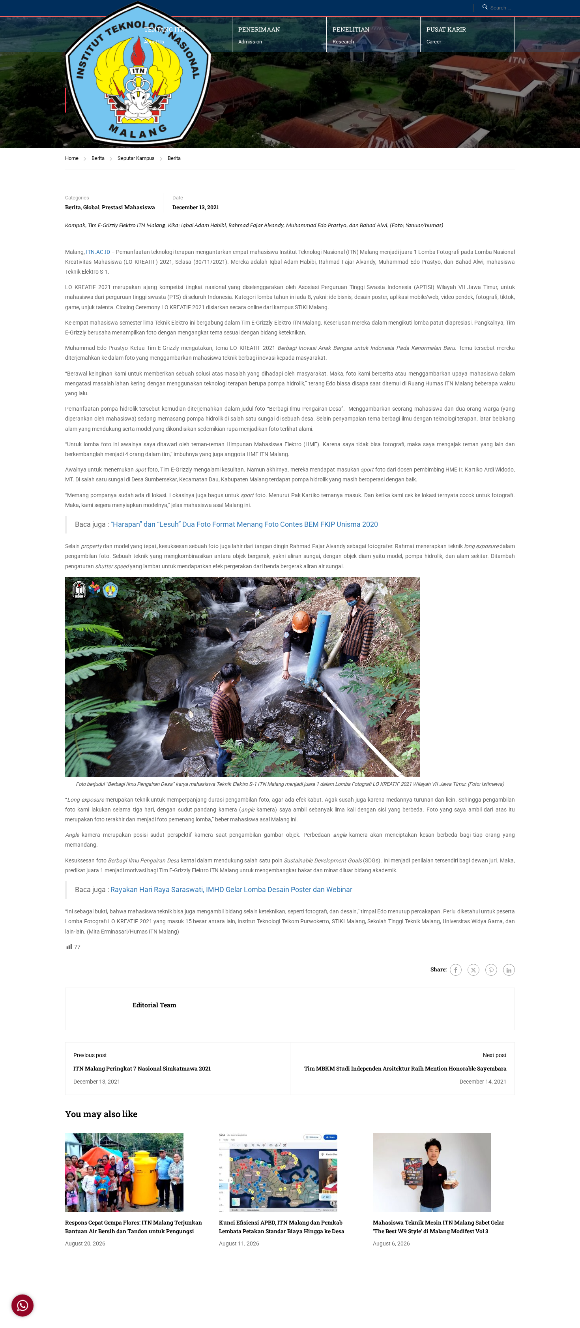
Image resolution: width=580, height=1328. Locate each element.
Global (91, 207)
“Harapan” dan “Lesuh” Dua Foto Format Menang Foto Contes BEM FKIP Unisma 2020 (244, 524)
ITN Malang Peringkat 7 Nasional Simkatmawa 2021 (142, 1068)
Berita (98, 158)
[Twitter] (473, 970)
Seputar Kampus (136, 158)
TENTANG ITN (164, 29)
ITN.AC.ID (98, 252)
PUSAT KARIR (446, 29)
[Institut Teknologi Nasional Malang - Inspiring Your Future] (138, 74)
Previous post (90, 1055)
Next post (495, 1055)
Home (72, 158)
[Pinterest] (491, 970)
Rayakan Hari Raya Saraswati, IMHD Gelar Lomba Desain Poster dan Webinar (231, 890)
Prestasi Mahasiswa (128, 207)
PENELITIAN (351, 29)
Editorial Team (154, 1005)
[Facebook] (456, 970)
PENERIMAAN (259, 29)
